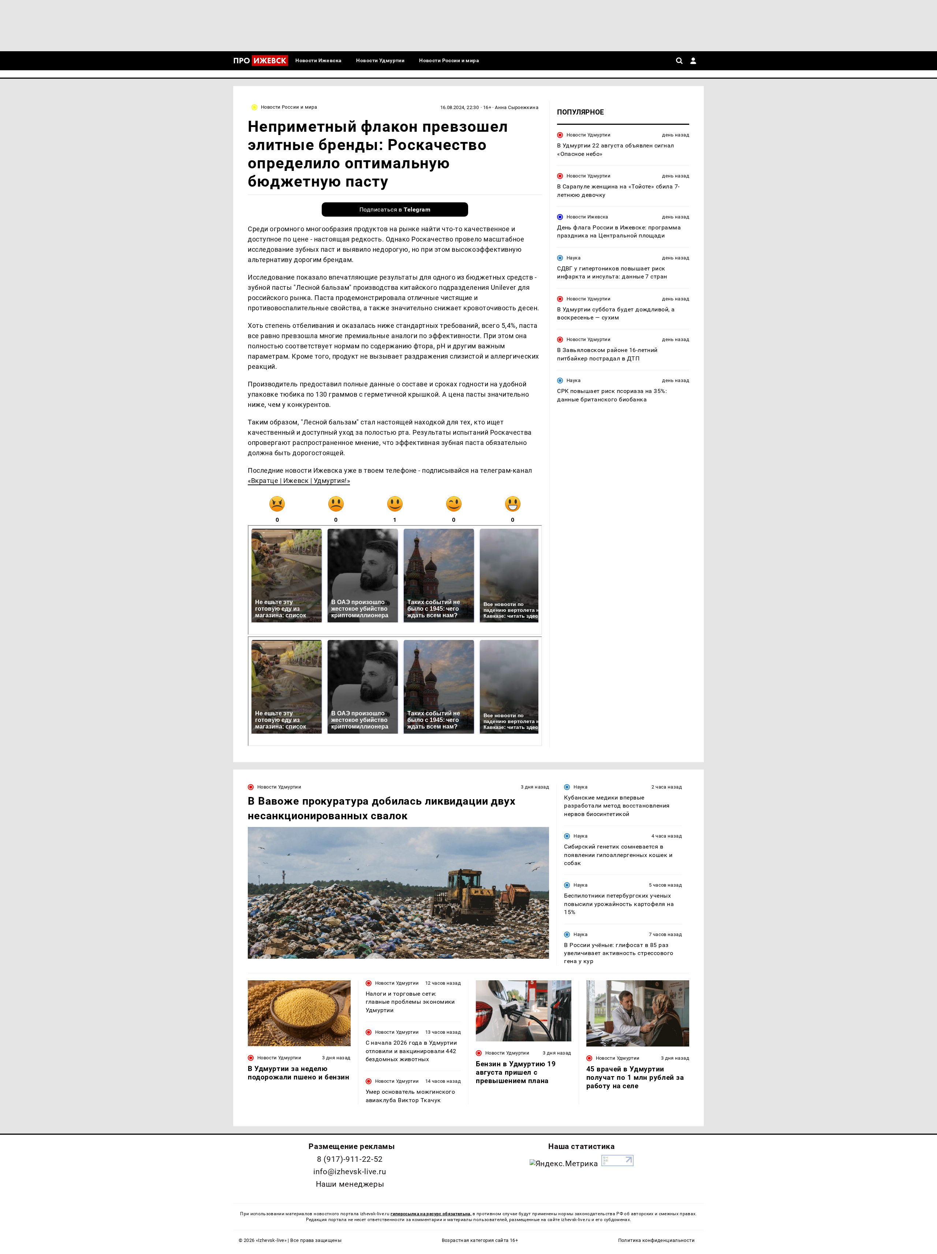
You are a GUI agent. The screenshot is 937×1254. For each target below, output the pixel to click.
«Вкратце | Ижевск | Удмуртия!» (299, 480)
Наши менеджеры (350, 1184)
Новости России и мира (289, 107)
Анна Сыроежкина (516, 107)
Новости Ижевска (587, 217)
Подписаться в (395, 209)
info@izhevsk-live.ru (349, 1171)
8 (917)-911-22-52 (350, 1159)
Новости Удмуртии (589, 135)
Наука (574, 257)
